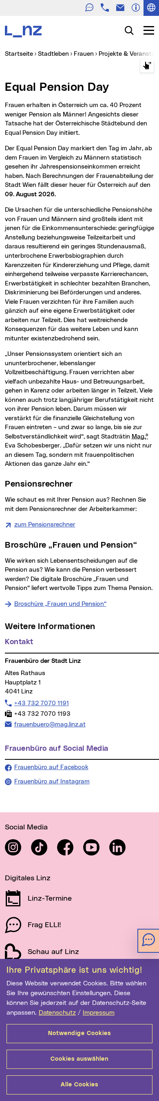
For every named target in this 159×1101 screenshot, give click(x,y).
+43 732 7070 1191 (41, 703)
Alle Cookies (79, 1085)
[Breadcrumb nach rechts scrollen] (147, 66)
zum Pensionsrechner (44, 525)
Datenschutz (57, 1012)
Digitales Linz (28, 878)
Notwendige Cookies (79, 1033)
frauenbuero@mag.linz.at (50, 724)
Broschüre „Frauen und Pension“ (60, 604)
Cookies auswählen (79, 1059)
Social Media (26, 827)
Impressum (99, 1012)
